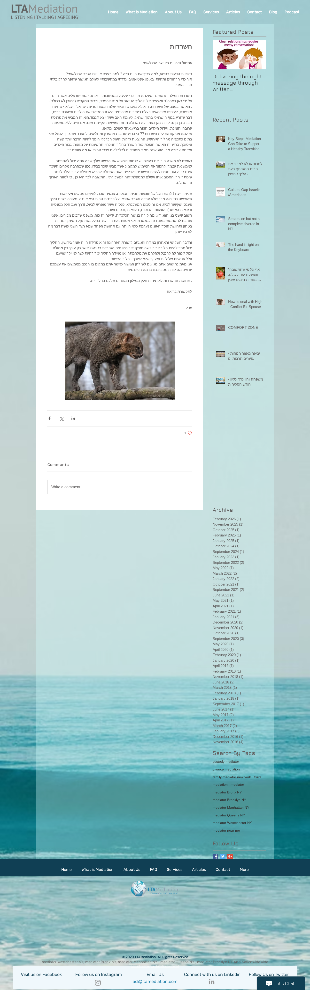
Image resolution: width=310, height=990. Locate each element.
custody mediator (226, 761)
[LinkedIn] (212, 981)
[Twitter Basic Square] (222, 856)
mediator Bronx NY (227, 792)
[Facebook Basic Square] (215, 856)
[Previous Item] (220, 54)
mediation (220, 784)
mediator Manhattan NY (231, 807)
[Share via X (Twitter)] (61, 418)
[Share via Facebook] (49, 418)
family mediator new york (232, 777)
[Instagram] (98, 983)
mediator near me (226, 830)
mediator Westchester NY (232, 823)
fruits (257, 777)
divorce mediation (226, 769)
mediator (237, 784)
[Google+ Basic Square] (230, 856)
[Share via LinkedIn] (73, 418)
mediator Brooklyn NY (229, 800)
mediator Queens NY (229, 815)
